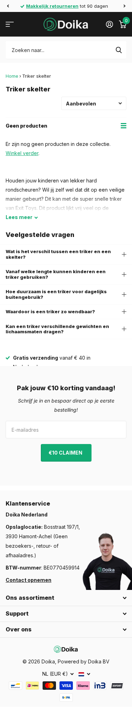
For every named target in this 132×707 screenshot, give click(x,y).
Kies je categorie (10, 24)
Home (12, 76)
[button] (7, 6)
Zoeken (118, 50)
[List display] (123, 125)
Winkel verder (22, 153)
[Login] (109, 24)
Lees (19, 217)
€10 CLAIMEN (66, 453)
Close (66, 598)
